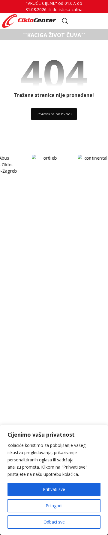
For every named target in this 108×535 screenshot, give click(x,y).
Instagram (23, 246)
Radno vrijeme (27, 377)
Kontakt (20, 368)
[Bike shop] (29, 21)
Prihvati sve (54, 489)
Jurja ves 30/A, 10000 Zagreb (43, 227)
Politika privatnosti (32, 416)
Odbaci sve (54, 522)
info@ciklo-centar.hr (34, 237)
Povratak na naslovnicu (54, 113)
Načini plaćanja (28, 387)
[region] (54, 480)
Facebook (22, 256)
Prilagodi (54, 505)
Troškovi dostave (30, 396)
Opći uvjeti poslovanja (36, 406)
